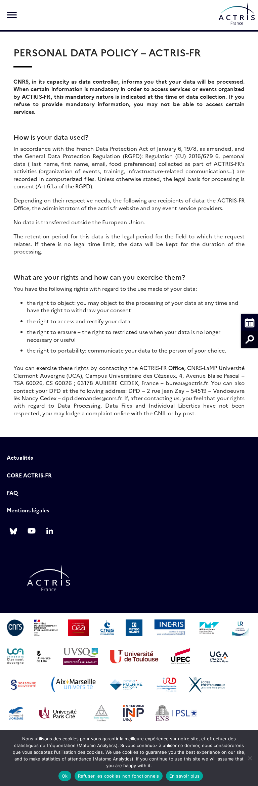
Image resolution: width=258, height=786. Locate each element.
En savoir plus (184, 776)
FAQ (12, 492)
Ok (65, 776)
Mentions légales (28, 510)
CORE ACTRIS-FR (29, 475)
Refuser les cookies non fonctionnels (118, 776)
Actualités (20, 457)
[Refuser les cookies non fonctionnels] (249, 758)
